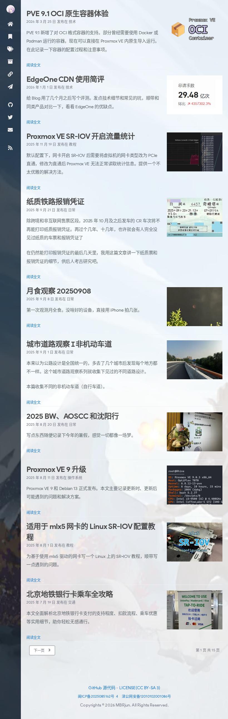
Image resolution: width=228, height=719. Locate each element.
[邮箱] (10, 129)
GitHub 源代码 (101, 687)
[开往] (10, 86)
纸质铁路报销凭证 (55, 201)
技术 (72, 21)
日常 (71, 210)
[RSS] (10, 147)
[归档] (10, 61)
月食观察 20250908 (58, 291)
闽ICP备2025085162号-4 (98, 696)
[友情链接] (10, 74)
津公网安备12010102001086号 (146, 696)
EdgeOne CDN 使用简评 (65, 79)
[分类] (10, 36)
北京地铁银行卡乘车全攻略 (69, 594)
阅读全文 (33, 65)
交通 (71, 602)
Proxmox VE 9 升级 (56, 469)
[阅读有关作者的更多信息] (10, 9)
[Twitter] (10, 117)
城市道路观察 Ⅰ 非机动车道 (69, 344)
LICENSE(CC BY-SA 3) (139, 687)
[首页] (10, 24)
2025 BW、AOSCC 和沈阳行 (72, 416)
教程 (72, 144)
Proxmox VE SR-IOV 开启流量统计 (80, 136)
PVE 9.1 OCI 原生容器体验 (67, 13)
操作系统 (75, 477)
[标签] (10, 49)
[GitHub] (10, 104)
